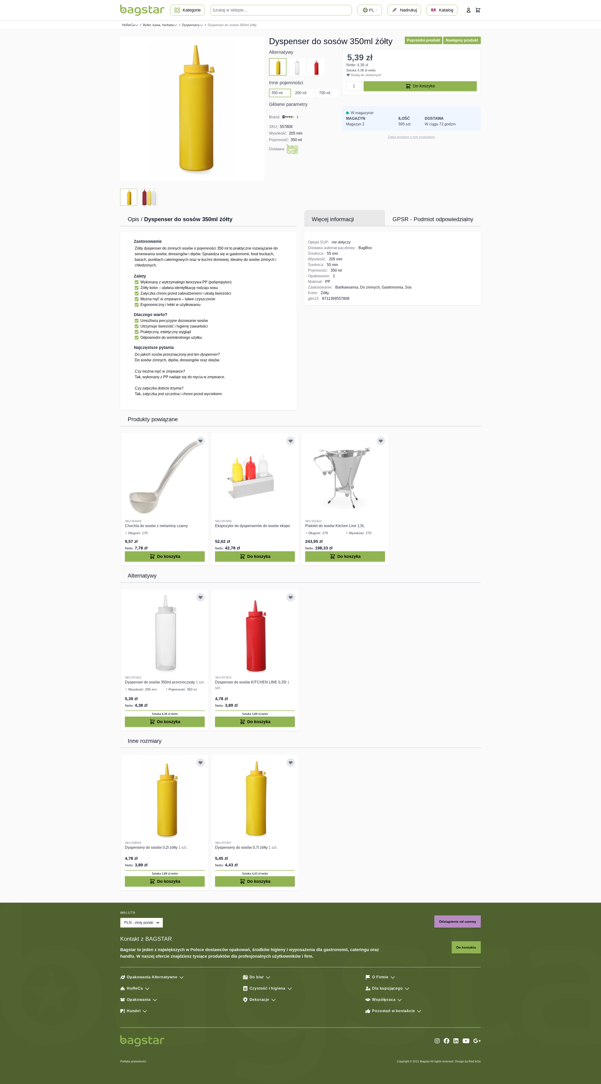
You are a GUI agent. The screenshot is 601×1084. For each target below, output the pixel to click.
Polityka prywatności (133, 1061)
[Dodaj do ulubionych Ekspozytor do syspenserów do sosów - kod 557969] (290, 441)
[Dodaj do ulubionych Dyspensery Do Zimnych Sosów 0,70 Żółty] (290, 762)
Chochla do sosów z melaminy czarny (156, 526)
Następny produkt (462, 40)
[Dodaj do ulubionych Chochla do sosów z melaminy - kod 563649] (200, 441)
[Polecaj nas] (477, 1041)
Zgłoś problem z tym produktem (411, 137)
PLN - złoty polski (138, 923)
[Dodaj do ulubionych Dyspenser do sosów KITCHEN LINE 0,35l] (290, 597)
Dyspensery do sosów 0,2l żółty (151, 847)
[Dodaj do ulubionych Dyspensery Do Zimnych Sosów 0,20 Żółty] (200, 762)
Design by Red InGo (468, 1061)
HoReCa (128, 25)
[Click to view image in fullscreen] (192, 109)
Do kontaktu (466, 947)
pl (371, 10)
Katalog (446, 10)
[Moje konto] (468, 10)
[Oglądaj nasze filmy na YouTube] (466, 1040)
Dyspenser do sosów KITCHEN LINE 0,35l (251, 682)
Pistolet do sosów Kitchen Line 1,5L (335, 526)
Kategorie (192, 10)
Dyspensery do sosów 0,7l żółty (242, 847)
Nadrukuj (408, 10)
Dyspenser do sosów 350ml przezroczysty (160, 682)
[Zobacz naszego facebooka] (446, 1041)
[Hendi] (290, 117)
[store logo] (142, 10)
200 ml (300, 93)
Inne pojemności (286, 82)
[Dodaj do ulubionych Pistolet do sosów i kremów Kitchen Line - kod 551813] (381, 441)
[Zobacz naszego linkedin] (456, 1041)
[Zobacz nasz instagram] (437, 1041)
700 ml (324, 93)
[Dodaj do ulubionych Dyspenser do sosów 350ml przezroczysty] (200, 597)
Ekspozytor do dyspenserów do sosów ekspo (252, 526)
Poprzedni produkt (423, 40)
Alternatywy (281, 52)
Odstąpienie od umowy (457, 921)
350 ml (277, 93)
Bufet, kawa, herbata (158, 25)
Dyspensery (191, 25)
